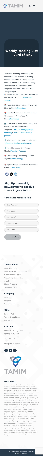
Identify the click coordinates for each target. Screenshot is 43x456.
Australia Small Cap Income (15, 272)
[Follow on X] (15, 350)
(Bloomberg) (21, 108)
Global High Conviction (13, 278)
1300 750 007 (9, 339)
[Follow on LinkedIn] (10, 350)
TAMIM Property (10, 287)
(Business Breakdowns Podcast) (19, 143)
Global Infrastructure (13, 275)
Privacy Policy (10, 314)
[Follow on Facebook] (6, 350)
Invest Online (9, 304)
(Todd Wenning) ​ (16, 159)
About (6, 298)
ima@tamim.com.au (12, 344)
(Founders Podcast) (18, 151)
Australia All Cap (10, 268)
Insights (7, 301)
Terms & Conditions (12, 317)
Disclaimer (8, 320)
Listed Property (10, 284)
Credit (6, 281)
